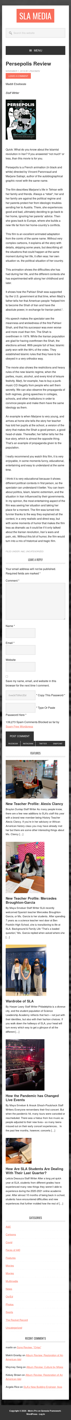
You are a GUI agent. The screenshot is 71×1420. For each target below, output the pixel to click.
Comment (12, 580)
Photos (10, 1304)
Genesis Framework (51, 1410)
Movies (10, 1265)
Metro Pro (33, 1410)
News (9, 1289)
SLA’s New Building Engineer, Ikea (42, 1387)
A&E (23, 551)
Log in (42, 1414)
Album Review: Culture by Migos (44, 1367)
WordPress (31, 1414)
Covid (9, 1242)
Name (10, 626)
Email (10, 643)
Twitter (43, 743)
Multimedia (12, 1281)
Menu (38, 50)
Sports (9, 1312)
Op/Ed (9, 1296)
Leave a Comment (18, 75)
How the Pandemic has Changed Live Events (32, 1097)
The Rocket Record (17, 1320)
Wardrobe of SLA (20, 1000)
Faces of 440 (13, 1250)
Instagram (28, 743)
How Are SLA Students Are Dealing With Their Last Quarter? (34, 1170)
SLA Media (35, 16)
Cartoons (11, 1234)
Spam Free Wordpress (19, 726)
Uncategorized (35, 551)
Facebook (13, 743)
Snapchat (57, 743)
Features (11, 1258)
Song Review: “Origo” (29, 1347)
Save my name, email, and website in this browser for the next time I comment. (31, 683)
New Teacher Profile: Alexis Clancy (34, 803)
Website (11, 660)
